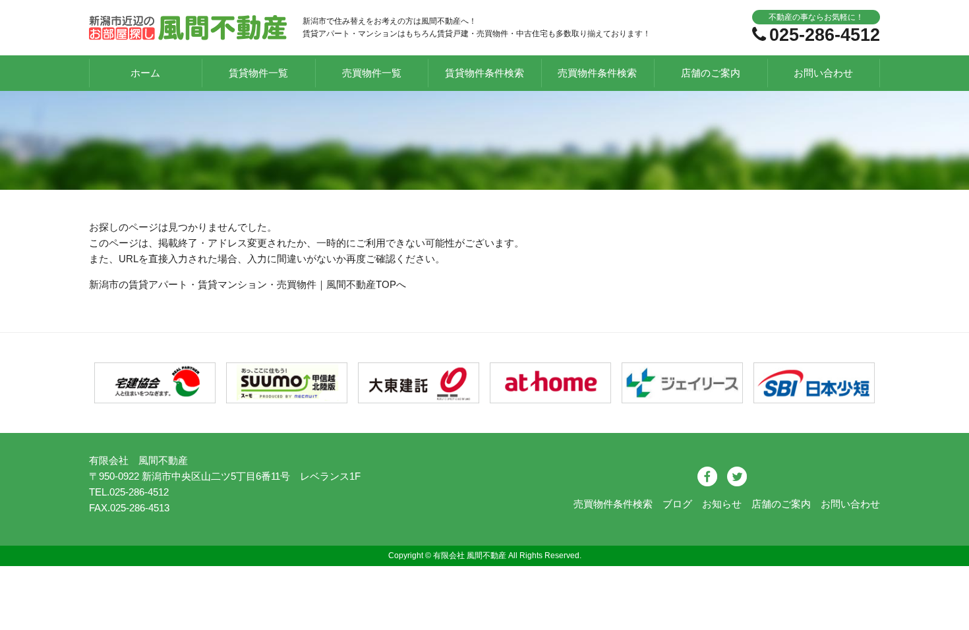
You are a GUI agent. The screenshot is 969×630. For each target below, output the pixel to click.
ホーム (145, 72)
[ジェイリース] (683, 395)
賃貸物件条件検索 (484, 72)
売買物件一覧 (371, 72)
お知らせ (722, 503)
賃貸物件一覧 (258, 72)
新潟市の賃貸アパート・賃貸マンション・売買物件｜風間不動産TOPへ (247, 284)
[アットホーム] (551, 395)
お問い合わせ (823, 72)
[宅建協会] (155, 395)
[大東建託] (419, 395)
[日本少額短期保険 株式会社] (814, 395)
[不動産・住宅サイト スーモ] (287, 395)
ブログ (677, 503)
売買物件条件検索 (597, 72)
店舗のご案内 (710, 72)
